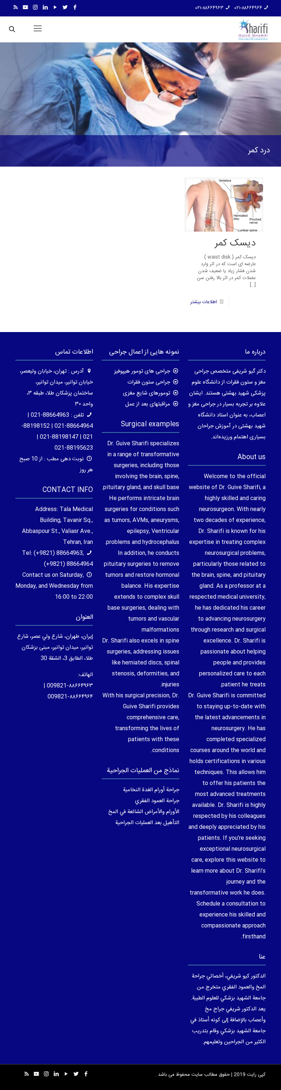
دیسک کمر (235, 243)
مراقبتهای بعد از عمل (147, 404)
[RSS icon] (15, 7)
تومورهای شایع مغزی (146, 393)
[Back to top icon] (246, 1075)
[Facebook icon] (75, 7)
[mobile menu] (37, 29)
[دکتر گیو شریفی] (253, 29)
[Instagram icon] (35, 7)
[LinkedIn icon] (45, 7)
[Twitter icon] (65, 7)
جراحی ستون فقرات (148, 382)
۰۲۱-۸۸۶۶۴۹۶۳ (209, 8)
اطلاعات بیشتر (203, 302)
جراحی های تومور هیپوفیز (142, 371)
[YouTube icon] (55, 7)
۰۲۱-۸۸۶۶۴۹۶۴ (248, 8)
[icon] (25, 7)
